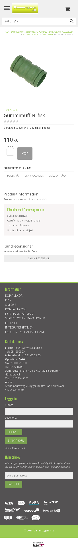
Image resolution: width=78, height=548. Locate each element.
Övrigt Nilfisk (47, 34)
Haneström (11, 110)
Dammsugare (17, 31)
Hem (7, 31)
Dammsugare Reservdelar (61, 31)
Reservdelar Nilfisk (30, 34)
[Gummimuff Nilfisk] (29, 99)
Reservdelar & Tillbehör (36, 31)
